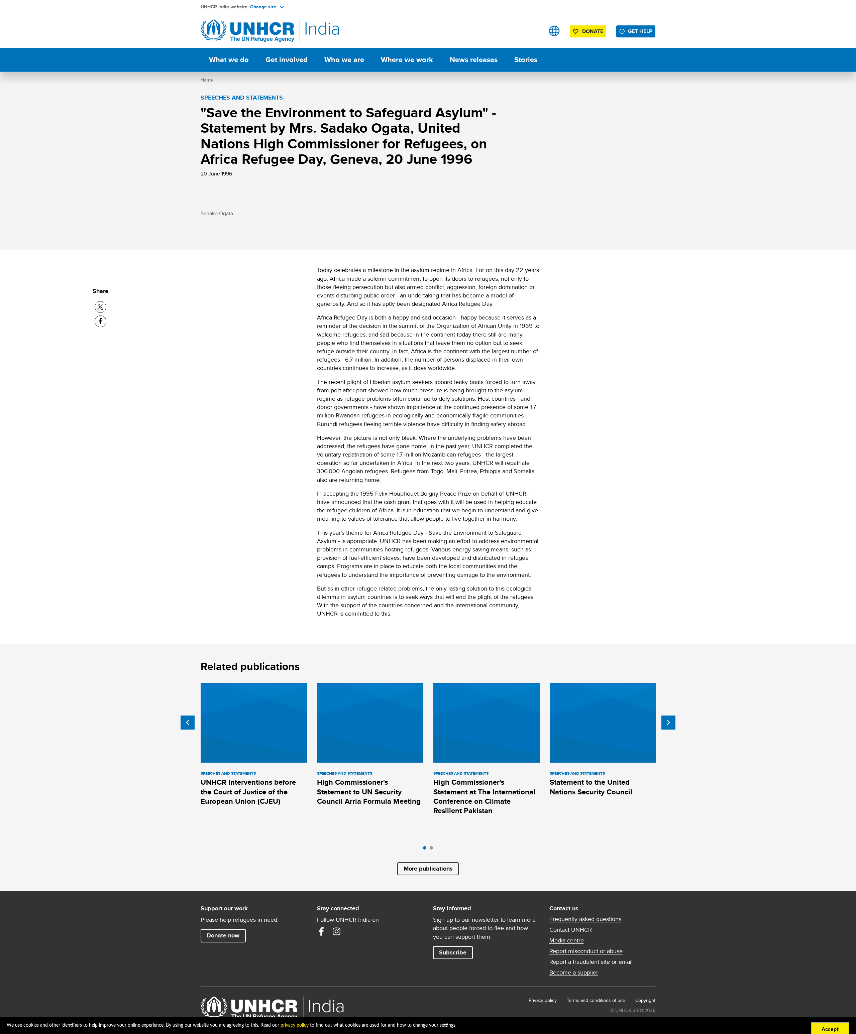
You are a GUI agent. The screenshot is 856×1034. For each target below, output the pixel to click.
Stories (525, 59)
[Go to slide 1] (426, 849)
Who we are (344, 59)
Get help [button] (640, 31)
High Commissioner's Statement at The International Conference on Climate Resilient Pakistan (484, 796)
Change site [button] (263, 6)
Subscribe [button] (452, 952)
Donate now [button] (223, 935)
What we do (229, 59)
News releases (474, 59)
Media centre (566, 940)
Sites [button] (554, 30)
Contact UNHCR (570, 929)
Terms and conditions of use (596, 1000)
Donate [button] (592, 31)
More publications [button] (428, 868)
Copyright (645, 1000)
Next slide (668, 723)
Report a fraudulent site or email (591, 961)
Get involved (286, 59)
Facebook (321, 931)
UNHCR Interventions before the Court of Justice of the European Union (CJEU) (248, 792)
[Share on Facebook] (100, 321)
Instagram (336, 931)
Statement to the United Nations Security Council (591, 787)
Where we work (407, 59)
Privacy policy (543, 1000)
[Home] (247, 31)
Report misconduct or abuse (586, 951)
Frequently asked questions (585, 919)
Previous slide (188, 723)
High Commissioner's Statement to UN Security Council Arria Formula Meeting (369, 792)
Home (207, 80)
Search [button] (533, 30)
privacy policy (295, 1025)
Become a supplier (573, 972)
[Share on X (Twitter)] (100, 307)
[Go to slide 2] (433, 849)
